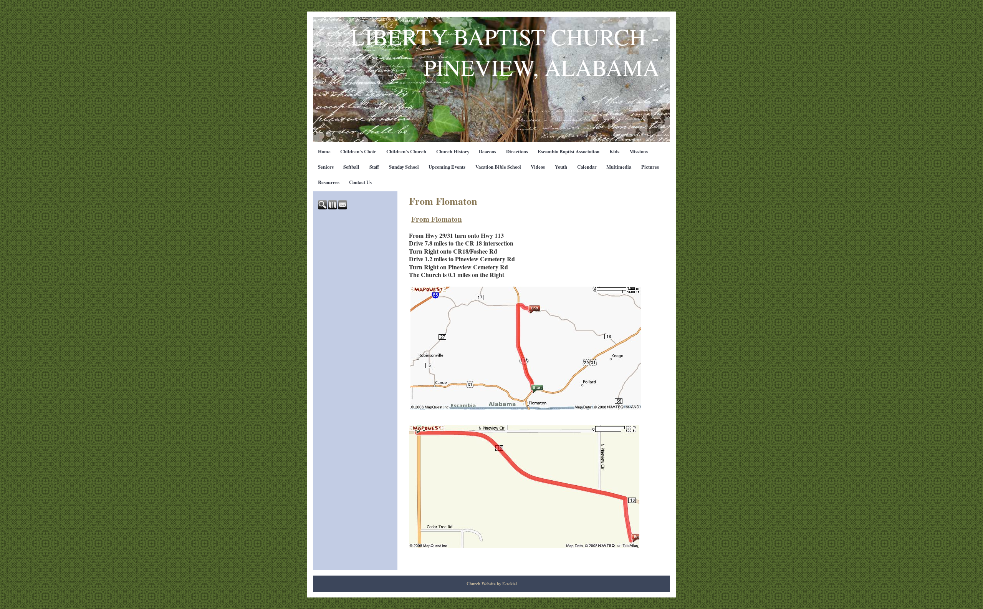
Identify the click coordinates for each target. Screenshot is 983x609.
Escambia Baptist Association (568, 151)
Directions (517, 151)
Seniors (326, 166)
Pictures (650, 166)
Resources (328, 182)
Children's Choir (358, 151)
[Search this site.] (323, 207)
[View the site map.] (333, 207)
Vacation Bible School (498, 166)
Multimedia (618, 166)
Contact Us (360, 182)
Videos (538, 166)
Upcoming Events (447, 166)
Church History (452, 151)
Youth (561, 166)
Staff (374, 166)
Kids (614, 151)
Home (324, 151)
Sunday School (404, 166)
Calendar (587, 166)
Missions (638, 151)
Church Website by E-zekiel (492, 584)
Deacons (487, 151)
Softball (351, 166)
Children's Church (406, 151)
